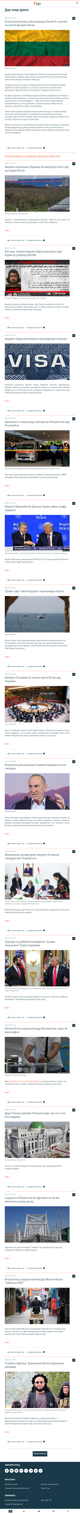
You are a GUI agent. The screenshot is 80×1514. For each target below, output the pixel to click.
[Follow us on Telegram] (31, 1471)
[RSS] (36, 1471)
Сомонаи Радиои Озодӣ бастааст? (17, 1488)
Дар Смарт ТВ (46, 1500)
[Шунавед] (24, 1511)
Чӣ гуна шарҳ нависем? (50, 1484)
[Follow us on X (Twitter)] (26, 1471)
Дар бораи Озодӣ (11, 1484)
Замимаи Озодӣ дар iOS (13, 1504)
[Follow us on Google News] (7, 1471)
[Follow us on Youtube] (16, 1471)
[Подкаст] (40, 1471)
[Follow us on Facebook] (12, 1471)
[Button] (15, 148)
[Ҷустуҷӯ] (68, 1511)
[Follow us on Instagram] (21, 1471)
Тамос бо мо (45, 1488)
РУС (53, 1511)
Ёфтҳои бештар (40, 1454)
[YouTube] (39, 1511)
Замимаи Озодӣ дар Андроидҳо (16, 1500)
